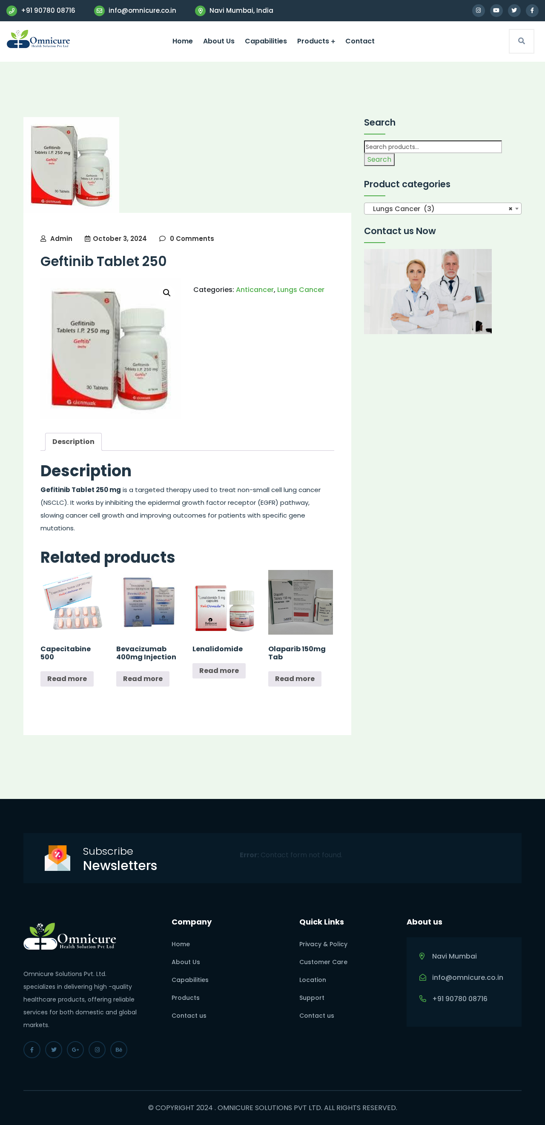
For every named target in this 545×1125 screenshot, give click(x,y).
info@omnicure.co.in (141, 10)
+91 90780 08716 (47, 10)
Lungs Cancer (300, 290)
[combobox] (443, 209)
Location (312, 980)
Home (182, 41)
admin (61, 238)
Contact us (189, 1015)
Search (379, 159)
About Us (219, 41)
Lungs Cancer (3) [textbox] (440, 209)
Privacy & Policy (323, 944)
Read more (67, 679)
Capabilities (266, 41)
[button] (167, 293)
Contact (360, 41)
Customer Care (323, 962)
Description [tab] (73, 442)
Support (311, 997)
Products (313, 41)
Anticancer (255, 290)
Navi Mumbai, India (240, 10)
